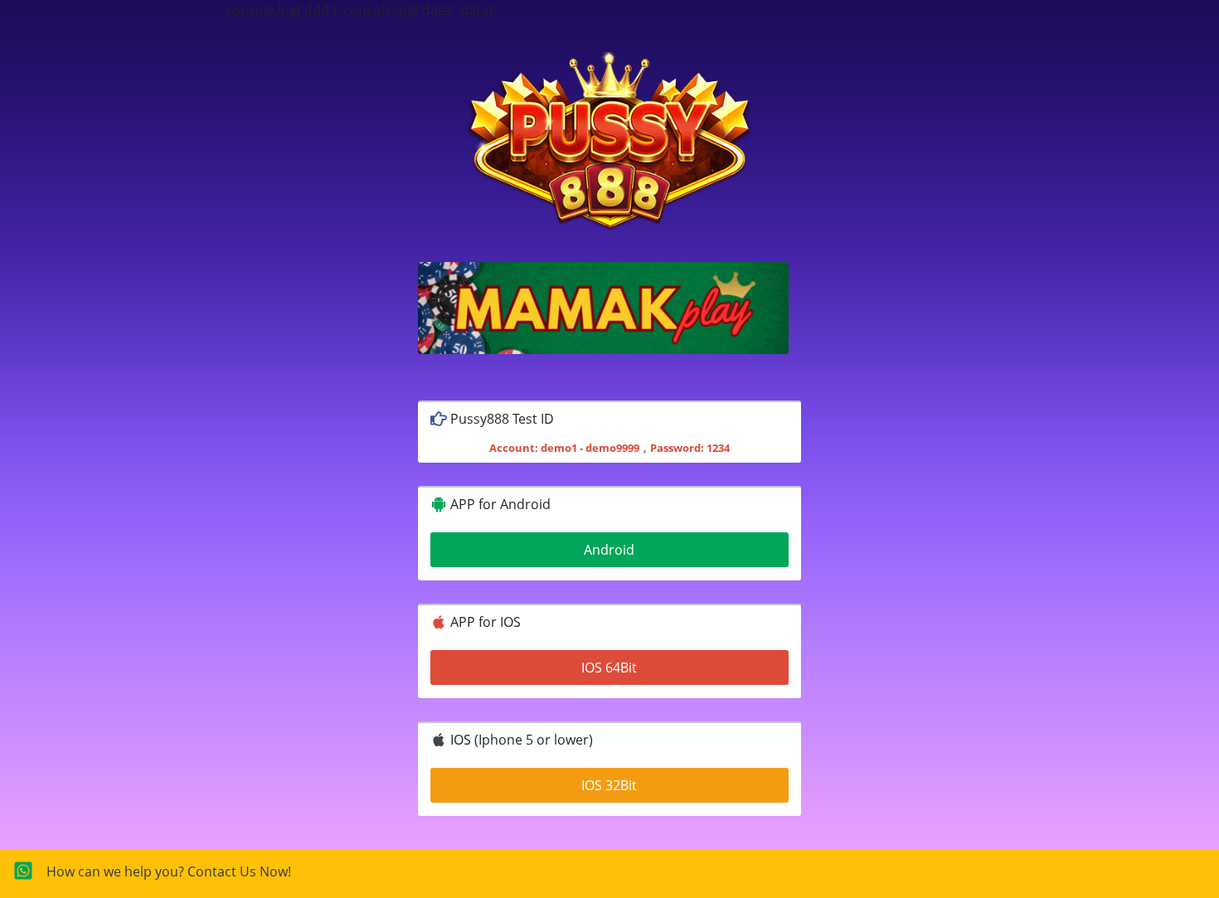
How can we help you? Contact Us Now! (168, 871)
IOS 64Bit (609, 667)
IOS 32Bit (609, 785)
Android (609, 550)
